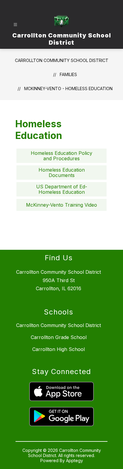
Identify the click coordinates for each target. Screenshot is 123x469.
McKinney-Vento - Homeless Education (68, 88)
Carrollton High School (58, 349)
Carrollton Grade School (59, 337)
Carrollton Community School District (61, 60)
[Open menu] (15, 24)
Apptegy (74, 460)
